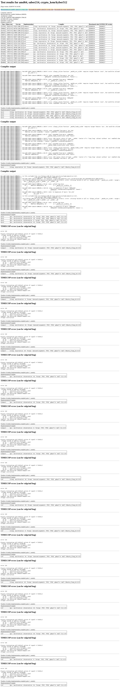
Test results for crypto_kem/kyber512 (64, 9)
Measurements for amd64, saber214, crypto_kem (14, 9)
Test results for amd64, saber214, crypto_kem (41, 9)
